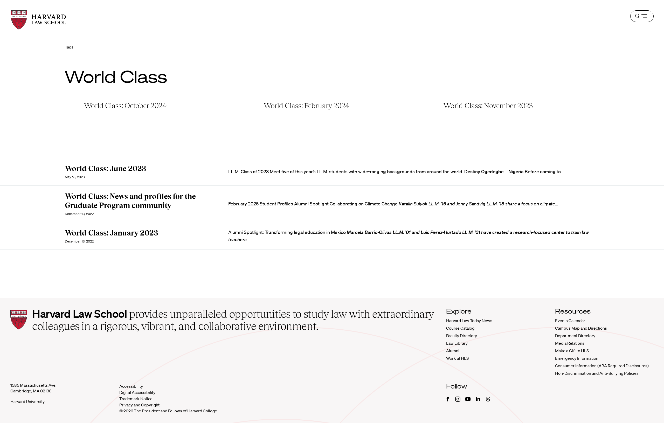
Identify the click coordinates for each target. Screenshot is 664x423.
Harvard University (27, 401)
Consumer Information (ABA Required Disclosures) (602, 365)
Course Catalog (460, 328)
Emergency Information (576, 358)
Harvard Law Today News (469, 320)
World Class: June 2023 (105, 168)
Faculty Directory (461, 335)
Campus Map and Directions (581, 328)
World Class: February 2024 (306, 105)
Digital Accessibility (137, 392)
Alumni (452, 350)
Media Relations (569, 343)
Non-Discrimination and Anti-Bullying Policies (597, 373)
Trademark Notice (136, 398)
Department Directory (575, 335)
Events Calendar (570, 320)
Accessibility (131, 386)
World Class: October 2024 (125, 105)
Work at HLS (457, 358)
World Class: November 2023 (488, 105)
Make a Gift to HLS (572, 350)
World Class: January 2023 (111, 233)
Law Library (457, 343)
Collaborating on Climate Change (364, 203)
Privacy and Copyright (139, 404)
